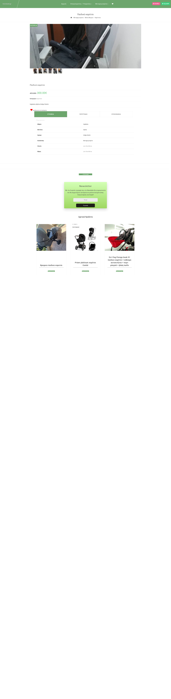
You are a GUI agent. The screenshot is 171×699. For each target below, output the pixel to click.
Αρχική (63, 4)
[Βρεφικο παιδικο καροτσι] (51, 237)
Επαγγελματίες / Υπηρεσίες (80, 4)
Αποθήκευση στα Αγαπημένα (40, 110)
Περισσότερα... (51, 271)
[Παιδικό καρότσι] (35, 73)
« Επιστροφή (85, 174)
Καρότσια (98, 17)
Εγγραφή (166, 3)
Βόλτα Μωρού (89, 17)
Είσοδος (156, 3)
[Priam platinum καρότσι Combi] (85, 237)
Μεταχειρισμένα (101, 4)
